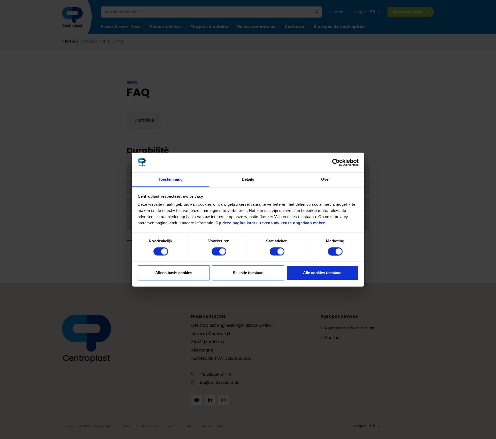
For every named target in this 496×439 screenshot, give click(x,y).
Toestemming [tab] (170, 179)
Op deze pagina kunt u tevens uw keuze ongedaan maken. (271, 223)
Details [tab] (248, 179)
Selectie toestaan (248, 273)
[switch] (219, 251)
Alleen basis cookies (173, 273)
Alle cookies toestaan (322, 273)
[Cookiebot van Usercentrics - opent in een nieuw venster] (336, 162)
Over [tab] (325, 179)
